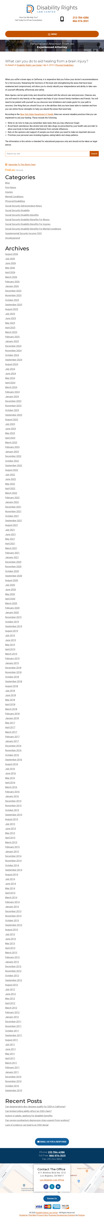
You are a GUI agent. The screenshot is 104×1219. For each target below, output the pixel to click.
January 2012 (12, 1017)
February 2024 (12, 392)
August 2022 (11, 470)
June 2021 (10, 534)
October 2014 (12, 865)
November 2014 (13, 860)
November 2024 (13, 350)
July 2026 (10, 258)
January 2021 (12, 557)
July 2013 (10, 934)
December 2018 (13, 667)
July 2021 (10, 530)
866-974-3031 (81, 21)
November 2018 (13, 672)
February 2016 (12, 791)
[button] (52, 34)
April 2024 (10, 382)
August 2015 (11, 819)
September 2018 (13, 681)
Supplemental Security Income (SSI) (23, 233)
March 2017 (11, 732)
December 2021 (13, 507)
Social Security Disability (17, 210)
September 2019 (13, 626)
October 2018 (12, 677)
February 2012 (12, 1012)
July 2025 (10, 313)
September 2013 (13, 925)
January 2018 (12, 718)
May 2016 (10, 778)
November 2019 (13, 617)
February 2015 (12, 847)
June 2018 (10, 695)
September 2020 (13, 575)
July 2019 (10, 635)
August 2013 (11, 929)
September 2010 (13, 1090)
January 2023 (12, 451)
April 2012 (10, 1003)
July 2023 (10, 424)
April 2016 (10, 782)
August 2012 (11, 985)
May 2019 (10, 644)
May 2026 (10, 267)
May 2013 (10, 943)
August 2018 (11, 686)
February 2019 (12, 658)
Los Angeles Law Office (52, 1180)
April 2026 (10, 272)
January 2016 (12, 796)
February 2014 (12, 902)
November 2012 (13, 971)
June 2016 (10, 773)
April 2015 (10, 837)
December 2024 (13, 346)
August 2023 (11, 419)
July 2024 (10, 369)
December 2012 (13, 966)
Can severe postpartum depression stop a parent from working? (37, 1120)
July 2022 (10, 474)
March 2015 (11, 842)
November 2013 (13, 916)
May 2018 (10, 699)
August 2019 (11, 631)
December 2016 (13, 745)
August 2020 (11, 580)
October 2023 (12, 410)
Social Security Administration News (23, 206)
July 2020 (10, 585)
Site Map (32, 1215)
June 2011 (10, 1049)
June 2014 (10, 883)
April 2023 (10, 438)
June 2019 (10, 640)
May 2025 (10, 323)
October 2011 (12, 1030)
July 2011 (10, 1044)
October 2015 (12, 810)
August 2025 (11, 309)
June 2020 (10, 589)
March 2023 (11, 442)
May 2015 (10, 833)
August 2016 (11, 764)
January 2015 (12, 851)
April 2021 (10, 543)
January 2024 (12, 396)
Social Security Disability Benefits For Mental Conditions (33, 228)
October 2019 (12, 621)
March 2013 (11, 952)
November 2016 (13, 750)
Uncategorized (12, 238)
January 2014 (12, 906)
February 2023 (12, 447)
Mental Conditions (14, 196)
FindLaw (81, 1215)
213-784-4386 (81, 17)
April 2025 (10, 327)
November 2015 (13, 805)
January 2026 (12, 286)
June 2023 (10, 428)
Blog (7, 183)
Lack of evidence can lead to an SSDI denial (26, 1125)
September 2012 (13, 980)
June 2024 (10, 373)
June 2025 (10, 318)
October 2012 (12, 975)
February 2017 (12, 736)
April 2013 (10, 948)
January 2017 (12, 741)
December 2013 (13, 911)
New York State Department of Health (36, 114)
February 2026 (12, 281)
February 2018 (12, 713)
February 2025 (12, 336)
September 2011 (13, 1035)
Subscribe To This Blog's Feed (21, 164)
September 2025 (13, 304)
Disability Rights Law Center (29, 65)
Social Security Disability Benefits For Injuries (27, 224)
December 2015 (13, 801)
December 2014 (13, 856)
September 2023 (13, 415)
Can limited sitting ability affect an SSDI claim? (28, 1111)
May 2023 (10, 433)
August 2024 (11, 364)
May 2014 (10, 888)
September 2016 (13, 759)
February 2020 (12, 608)
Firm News (10, 187)
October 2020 (12, 571)
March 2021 (11, 548)
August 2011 (11, 1040)
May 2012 (10, 998)
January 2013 (12, 962)
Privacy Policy (42, 1215)
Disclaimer (23, 1215)
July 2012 (10, 989)
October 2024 (12, 355)
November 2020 (13, 566)
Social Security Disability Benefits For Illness (27, 219)
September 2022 (13, 465)
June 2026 (10, 263)
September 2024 (13, 359)
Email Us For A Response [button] (53, 1142)
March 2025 (11, 332)
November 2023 (13, 405)
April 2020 (10, 598)
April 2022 (10, 488)
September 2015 (13, 814)
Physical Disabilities (64, 65)
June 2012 (10, 994)
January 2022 (12, 502)
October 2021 (12, 516)
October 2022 (12, 461)
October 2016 (12, 755)
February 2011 (12, 1067)
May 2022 (10, 484)
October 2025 (12, 300)
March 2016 (11, 787)
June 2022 (10, 479)
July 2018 (10, 690)
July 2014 (10, 879)
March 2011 (11, 1063)
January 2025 (12, 341)
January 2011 (12, 1072)
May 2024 (10, 378)
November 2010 (13, 1081)
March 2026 (11, 277)
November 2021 (13, 511)
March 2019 (11, 654)
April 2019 (10, 649)
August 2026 (11, 254)
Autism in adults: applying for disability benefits (29, 1115)
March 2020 (11, 603)
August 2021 (11, 525)
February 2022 (12, 497)
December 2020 (13, 562)
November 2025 (13, 295)
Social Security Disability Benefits (22, 215)
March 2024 (11, 387)
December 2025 (13, 290)
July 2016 (10, 768)
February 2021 (12, 552)
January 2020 (12, 612)
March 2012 (11, 1007)
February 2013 (12, 957)
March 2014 (11, 897)
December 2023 (13, 401)
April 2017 (10, 727)
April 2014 (10, 893)
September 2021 (13, 520)
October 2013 (12, 920)
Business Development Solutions (62, 1215)
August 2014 (11, 874)
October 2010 (12, 1086)
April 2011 (10, 1058)
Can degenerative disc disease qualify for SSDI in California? (35, 1106)
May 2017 (10, 722)
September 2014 (13, 870)
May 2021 (10, 539)
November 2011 (13, 1026)
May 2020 (10, 594)
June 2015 (10, 828)
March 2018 (11, 709)
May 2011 (10, 1053)
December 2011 (13, 1021)
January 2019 (12, 663)
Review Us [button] (52, 1198)
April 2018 (10, 704)
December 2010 (13, 1076)
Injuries (9, 192)
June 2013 (10, 939)
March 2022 (11, 493)
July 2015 (10, 824)
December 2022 (13, 456)
